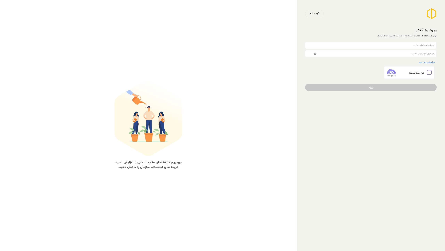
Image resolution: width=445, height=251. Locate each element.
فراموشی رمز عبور (427, 62)
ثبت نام (314, 14)
